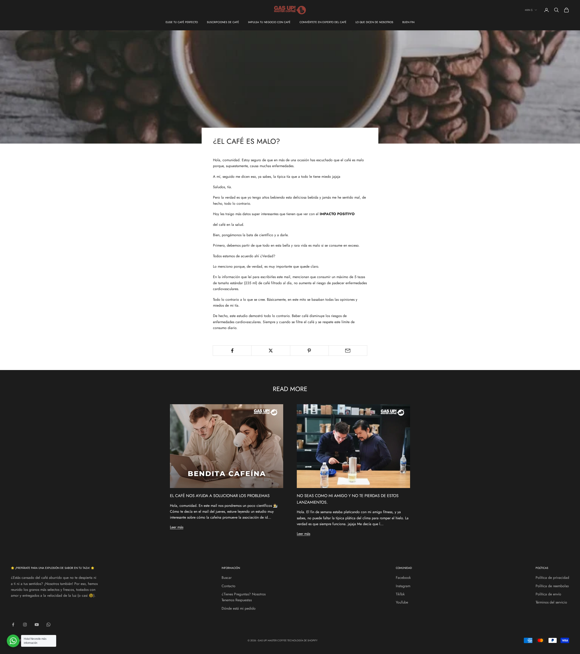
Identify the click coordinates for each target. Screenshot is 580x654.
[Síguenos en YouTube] (36, 624)
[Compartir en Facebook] (232, 351)
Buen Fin (408, 22)
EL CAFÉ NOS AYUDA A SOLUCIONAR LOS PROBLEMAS (220, 496)
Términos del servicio (551, 602)
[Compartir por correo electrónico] (348, 351)
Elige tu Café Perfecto (182, 22)
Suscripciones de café (223, 22)
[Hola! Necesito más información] (13, 641)
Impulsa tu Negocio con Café (269, 22)
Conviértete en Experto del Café (323, 22)
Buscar (227, 577)
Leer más (176, 527)
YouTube (402, 602)
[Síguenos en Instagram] (25, 624)
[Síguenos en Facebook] (13, 624)
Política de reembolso (552, 586)
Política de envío (548, 594)
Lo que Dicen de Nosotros (374, 22)
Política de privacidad (552, 577)
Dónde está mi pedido (239, 608)
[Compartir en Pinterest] (309, 351)
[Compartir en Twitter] (270, 351)
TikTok (400, 594)
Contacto (228, 586)
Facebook (403, 577)
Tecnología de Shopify (302, 640)
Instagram (403, 586)
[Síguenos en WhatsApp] (48, 624)
